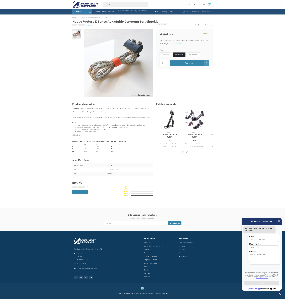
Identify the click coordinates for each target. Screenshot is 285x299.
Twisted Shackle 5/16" (169, 135)
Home (74, 17)
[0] (209, 4)
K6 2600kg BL (193, 54)
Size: (161, 50)
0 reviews (89, 25)
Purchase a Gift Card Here (104, 12)
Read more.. (178, 44)
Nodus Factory (162, 25)
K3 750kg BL (165, 54)
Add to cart (189, 63)
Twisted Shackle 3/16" (194, 135)
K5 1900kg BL (179, 54)
